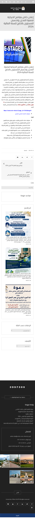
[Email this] (17, 157)
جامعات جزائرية (29, 414)
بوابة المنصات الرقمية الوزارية (25, 411)
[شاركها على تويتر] (27, 157)
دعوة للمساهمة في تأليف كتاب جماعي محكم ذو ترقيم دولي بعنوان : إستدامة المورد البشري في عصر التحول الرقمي (18, 311)
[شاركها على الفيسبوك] (32, 157)
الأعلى (17, 492)
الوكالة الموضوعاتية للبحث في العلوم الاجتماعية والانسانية (18, 423)
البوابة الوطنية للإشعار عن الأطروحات (24, 418)
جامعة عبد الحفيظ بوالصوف (18, 397)
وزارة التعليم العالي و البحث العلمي (24, 409)
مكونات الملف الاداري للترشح (22, 114)
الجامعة (25, 150)
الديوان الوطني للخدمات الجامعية (25, 421)
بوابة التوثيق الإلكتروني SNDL (25, 416)
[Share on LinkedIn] (22, 157)
